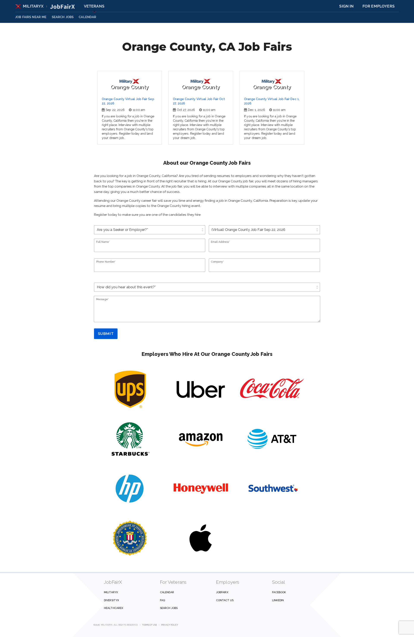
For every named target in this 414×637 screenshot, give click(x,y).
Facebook (279, 592)
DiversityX (111, 600)
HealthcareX (113, 608)
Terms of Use (149, 625)
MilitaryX (33, 6)
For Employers (378, 6)
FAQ (162, 600)
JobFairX (222, 592)
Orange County (130, 87)
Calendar (87, 17)
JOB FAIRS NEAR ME (31, 17)
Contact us (225, 600)
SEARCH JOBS (63, 17)
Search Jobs (169, 608)
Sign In (346, 6)
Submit (106, 333)
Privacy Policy (169, 625)
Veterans (94, 6)
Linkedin (278, 600)
